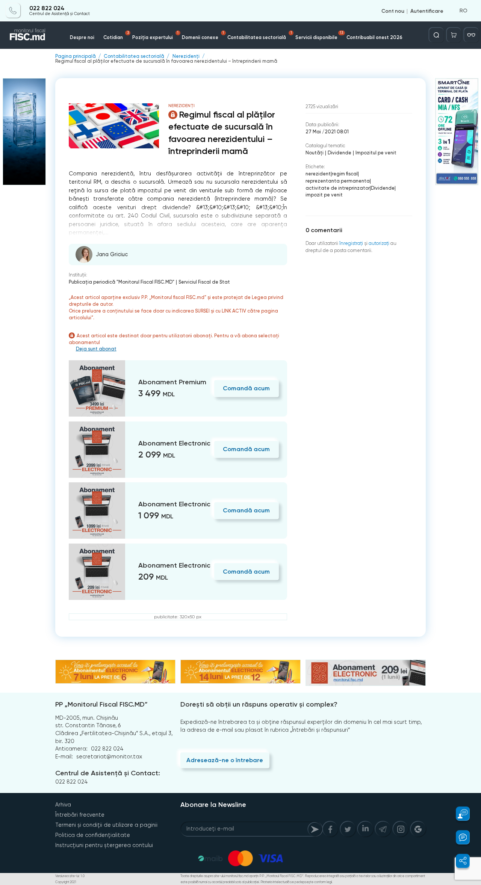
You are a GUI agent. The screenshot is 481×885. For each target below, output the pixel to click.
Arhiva (63, 805)
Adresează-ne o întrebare (224, 760)
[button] (459, 813)
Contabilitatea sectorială (259, 35)
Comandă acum (246, 388)
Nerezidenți (186, 56)
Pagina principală (75, 56)
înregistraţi (351, 243)
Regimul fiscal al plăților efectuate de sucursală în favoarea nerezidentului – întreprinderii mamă (166, 61)
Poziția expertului (155, 35)
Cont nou (392, 11)
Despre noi (82, 37)
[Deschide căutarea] (436, 35)
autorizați (379, 243)
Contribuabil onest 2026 (374, 37)
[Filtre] (471, 35)
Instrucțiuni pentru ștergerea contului (104, 845)
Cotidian (116, 35)
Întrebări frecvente (79, 815)
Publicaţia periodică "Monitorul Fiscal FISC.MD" (121, 282)
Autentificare (426, 11)
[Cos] (454, 35)
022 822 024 (47, 8)
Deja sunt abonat (96, 349)
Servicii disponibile (319, 35)
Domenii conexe (203, 35)
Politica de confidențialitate (92, 835)
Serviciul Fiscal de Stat (204, 282)
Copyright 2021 (65, 882)
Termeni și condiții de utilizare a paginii (106, 825)
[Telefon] (13, 10)
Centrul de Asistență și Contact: (107, 773)
